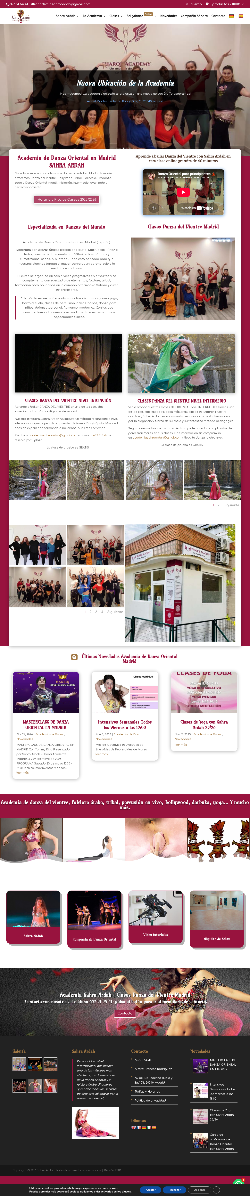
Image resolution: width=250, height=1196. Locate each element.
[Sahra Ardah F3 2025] (37, 564)
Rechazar (174, 1190)
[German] (232, 19)
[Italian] (148, 1128)
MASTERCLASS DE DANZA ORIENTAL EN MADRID (46, 724)
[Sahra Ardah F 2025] (95, 564)
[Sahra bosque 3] (212, 499)
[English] (133, 1128)
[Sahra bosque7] (95, 499)
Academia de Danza (49, 734)
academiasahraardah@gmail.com (53, 435)
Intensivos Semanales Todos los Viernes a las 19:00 (125, 724)
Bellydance (139, 16)
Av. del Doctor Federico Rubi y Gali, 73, (125, 101)
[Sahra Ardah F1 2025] (37, 606)
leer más (22, 772)
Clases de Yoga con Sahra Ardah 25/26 (204, 724)
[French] (138, 1128)
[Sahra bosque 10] (154, 499)
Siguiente (231, 505)
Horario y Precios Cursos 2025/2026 (67, 199)
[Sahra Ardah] (37, 499)
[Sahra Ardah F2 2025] (95, 606)
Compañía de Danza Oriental (94, 939)
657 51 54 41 (18, 4)
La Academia (92, 16)
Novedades (168, 16)
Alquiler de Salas (217, 939)
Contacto (218, 16)
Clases (114, 16)
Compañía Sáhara (194, 16)
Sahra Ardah (65, 16)
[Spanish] (241, 19)
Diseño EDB (112, 1170)
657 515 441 (100, 435)
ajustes (126, 1191)
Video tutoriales (155, 934)
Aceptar (150, 1190)
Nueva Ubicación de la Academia (125, 82)
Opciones (199, 1190)
